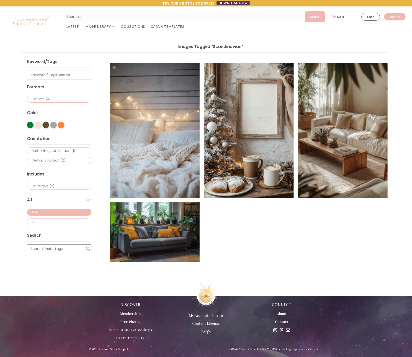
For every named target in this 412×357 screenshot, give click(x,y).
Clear (88, 200)
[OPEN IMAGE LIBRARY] (113, 26)
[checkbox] (59, 99)
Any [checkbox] (35, 212)
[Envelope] (288, 330)
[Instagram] (275, 330)
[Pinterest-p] (281, 330)
